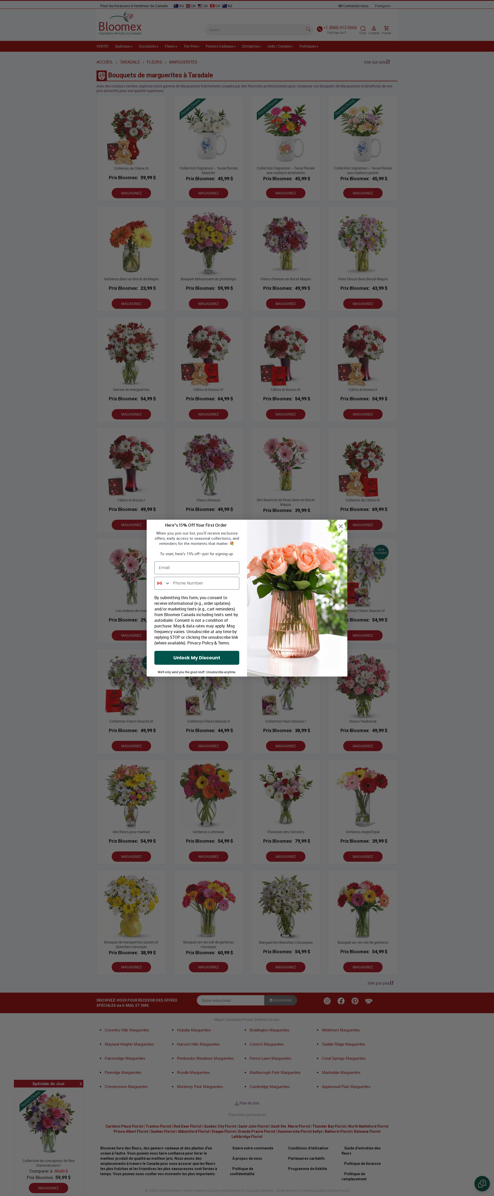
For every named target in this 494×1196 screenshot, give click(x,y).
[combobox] (162, 583)
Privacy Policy (200, 643)
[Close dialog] (340, 526)
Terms (223, 643)
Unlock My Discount (196, 657)
